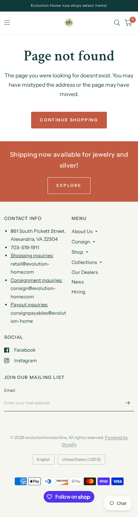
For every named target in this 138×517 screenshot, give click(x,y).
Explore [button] (69, 185)
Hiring (78, 292)
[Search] (117, 23)
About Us (82, 231)
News (78, 282)
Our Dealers (85, 272)
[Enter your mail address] (127, 403)
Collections (84, 262)
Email (9, 390)
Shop (77, 252)
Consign (81, 242)
